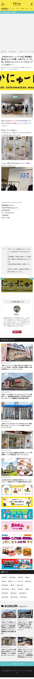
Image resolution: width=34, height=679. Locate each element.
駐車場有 (15, 69)
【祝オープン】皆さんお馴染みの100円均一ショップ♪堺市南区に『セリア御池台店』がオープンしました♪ (16, 453)
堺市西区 (6, 597)
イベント (12, 8)
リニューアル (6, 69)
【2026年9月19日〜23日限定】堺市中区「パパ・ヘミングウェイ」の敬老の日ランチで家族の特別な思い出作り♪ (16, 481)
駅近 (11, 69)
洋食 (13, 585)
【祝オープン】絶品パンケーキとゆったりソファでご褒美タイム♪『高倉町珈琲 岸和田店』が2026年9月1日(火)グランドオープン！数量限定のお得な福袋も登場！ (16, 396)
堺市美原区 (15, 597)
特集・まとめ (25, 8)
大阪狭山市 (23, 593)
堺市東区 (24, 597)
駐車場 (21, 577)
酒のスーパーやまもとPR (16, 581)
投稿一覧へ (16, 331)
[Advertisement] (17, 32)
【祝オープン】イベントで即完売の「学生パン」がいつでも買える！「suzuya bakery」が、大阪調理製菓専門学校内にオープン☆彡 (25, 653)
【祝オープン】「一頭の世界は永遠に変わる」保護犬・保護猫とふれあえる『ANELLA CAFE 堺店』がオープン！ (25, 625)
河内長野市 (6, 589)
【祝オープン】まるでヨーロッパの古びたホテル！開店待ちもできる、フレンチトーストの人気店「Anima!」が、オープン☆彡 (16, 425)
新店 (28, 589)
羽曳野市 (6, 585)
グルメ (18, 8)
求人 (14, 589)
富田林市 (14, 593)
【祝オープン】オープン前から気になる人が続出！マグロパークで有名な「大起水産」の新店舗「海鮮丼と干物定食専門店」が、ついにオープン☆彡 (16, 367)
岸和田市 (6, 593)
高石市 (5, 577)
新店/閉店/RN (4, 8)
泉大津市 (20, 585)
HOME (4, 51)
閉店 (5, 581)
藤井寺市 (29, 581)
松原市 (21, 589)
